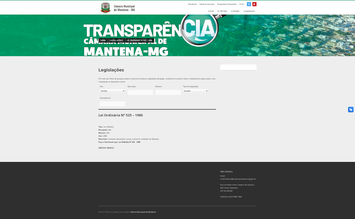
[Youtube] (254, 4)
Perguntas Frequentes (227, 4)
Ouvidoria (192, 4)
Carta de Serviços (207, 4)
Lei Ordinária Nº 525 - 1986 (129, 142)
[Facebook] (249, 4)
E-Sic (242, 4)
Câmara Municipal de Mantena (143, 212)
